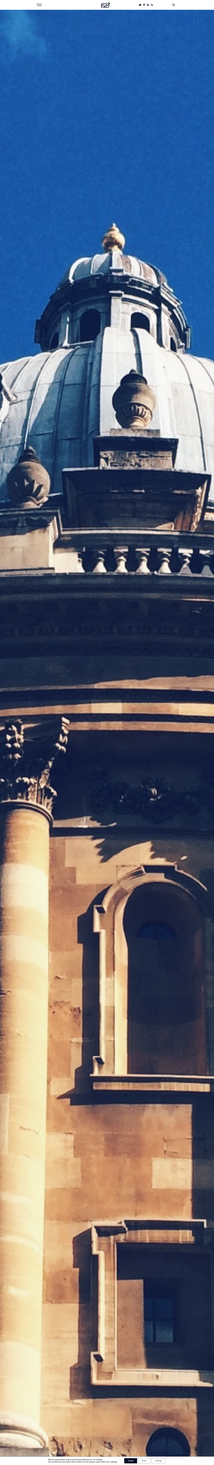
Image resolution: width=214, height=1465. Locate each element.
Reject (144, 1461)
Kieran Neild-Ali (107, 786)
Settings (158, 1461)
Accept (130, 1461)
